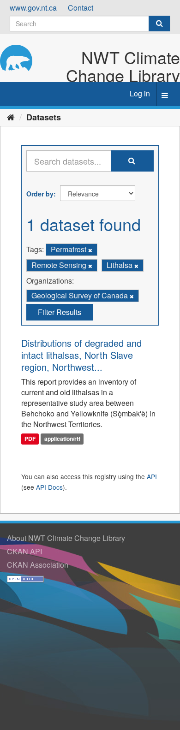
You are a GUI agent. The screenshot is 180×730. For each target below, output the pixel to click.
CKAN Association (37, 564)
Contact (80, 7)
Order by (40, 193)
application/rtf (62, 439)
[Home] (11, 117)
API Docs (49, 487)
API (152, 476)
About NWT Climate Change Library (66, 538)
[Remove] (90, 250)
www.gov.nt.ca (33, 7)
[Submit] (159, 23)
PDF (30, 439)
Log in (140, 93)
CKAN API (24, 551)
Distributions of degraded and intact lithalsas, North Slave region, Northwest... (81, 355)
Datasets (43, 117)
